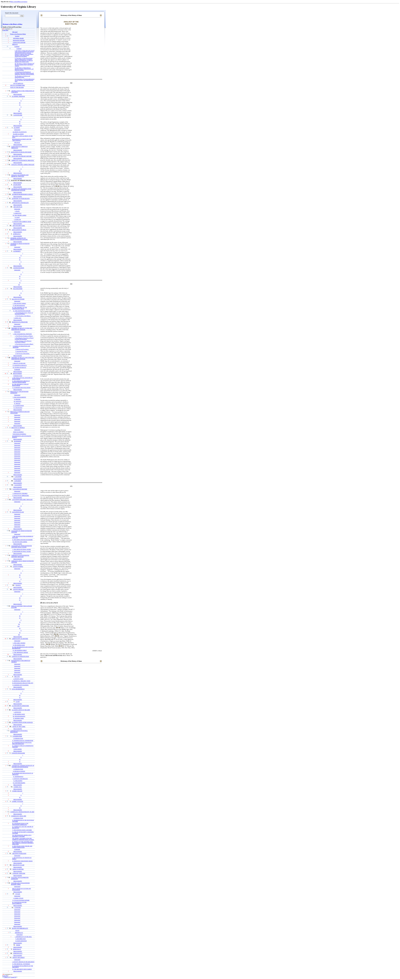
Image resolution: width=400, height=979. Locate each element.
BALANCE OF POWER (18, 299)
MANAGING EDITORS (19, 40)
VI (19, 109)
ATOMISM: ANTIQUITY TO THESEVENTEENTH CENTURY (19, 239)
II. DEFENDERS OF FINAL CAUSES (21, 551)
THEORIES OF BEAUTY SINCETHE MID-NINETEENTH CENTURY (22, 358)
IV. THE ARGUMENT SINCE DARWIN (22, 969)
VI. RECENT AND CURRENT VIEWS (21, 221)
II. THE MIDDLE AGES (19, 645)
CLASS (18, 701)
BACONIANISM (17, 288)
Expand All (13, 977)
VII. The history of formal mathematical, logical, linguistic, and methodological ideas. (24, 80)
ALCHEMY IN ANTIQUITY (20, 132)
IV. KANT (17, 217)
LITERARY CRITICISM (18, 873)
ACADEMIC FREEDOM (18, 96)
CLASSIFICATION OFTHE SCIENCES (22, 722)
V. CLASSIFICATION (18, 405)
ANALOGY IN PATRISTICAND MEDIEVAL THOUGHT (20, 175)
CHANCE (18, 585)
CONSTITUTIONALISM (18, 753)
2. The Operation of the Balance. (23, 315)
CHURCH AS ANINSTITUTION (20, 656)
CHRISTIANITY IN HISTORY (20, 638)
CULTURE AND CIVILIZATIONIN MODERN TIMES (20, 883)
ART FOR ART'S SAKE (18, 225)
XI (19, 632)
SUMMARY (17, 369)
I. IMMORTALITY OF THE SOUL (23, 936)
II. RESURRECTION (21, 938)
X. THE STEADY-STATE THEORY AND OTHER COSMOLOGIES (22, 847)
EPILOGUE (17, 142)
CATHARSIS (17, 481)
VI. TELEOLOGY (17, 407)
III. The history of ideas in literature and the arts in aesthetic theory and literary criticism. (24, 64)
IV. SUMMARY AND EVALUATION (21, 387)
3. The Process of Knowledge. (22, 353)
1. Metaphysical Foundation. (22, 349)
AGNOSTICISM (17, 115)
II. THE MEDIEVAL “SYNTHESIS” (21, 964)
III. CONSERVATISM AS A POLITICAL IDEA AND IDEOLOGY (22, 743)
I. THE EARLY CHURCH (19, 643)
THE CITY (17, 676)
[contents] (16, 46)
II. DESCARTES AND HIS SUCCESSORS (22, 539)
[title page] (15, 32)
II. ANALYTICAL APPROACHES (20, 495)
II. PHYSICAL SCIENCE (19, 771)
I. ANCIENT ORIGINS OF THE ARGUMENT (23, 961)
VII (19, 111)
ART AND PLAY (17, 207)
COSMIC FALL (18, 787)
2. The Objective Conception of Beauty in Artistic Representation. (24, 338)
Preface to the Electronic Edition (18, 34)
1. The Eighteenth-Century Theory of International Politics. (24, 313)
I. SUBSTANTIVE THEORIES (20, 493)
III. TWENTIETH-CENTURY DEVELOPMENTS (19, 903)
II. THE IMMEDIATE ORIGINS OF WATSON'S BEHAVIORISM (21, 381)
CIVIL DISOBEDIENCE (18, 689)
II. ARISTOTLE (17, 213)
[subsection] (17, 129)
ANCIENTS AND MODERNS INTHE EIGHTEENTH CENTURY (21, 189)
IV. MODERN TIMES (18, 718)
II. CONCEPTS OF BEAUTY (20, 365)
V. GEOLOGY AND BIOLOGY (20, 778)
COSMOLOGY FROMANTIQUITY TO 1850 (22, 812)
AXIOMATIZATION (18, 268)
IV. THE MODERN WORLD (20, 650)
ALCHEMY (17, 127)
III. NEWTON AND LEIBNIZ (20, 541)
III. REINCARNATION (21, 941)
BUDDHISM (17, 441)
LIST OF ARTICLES (18, 83)
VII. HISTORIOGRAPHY (19, 782)
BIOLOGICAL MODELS (18, 427)
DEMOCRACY (17, 949)
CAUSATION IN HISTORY (19, 489)
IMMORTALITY (19, 932)
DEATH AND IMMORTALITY (20, 928)
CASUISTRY (17, 476)
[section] (17, 36)
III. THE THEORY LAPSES (19, 215)
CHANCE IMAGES (18, 589)
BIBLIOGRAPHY (17, 94)
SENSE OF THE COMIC (18, 726)
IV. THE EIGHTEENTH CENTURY (22, 310)
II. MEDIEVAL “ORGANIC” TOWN (21, 681)
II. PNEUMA (17, 399)
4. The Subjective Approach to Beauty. (24, 344)
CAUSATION (18, 485)
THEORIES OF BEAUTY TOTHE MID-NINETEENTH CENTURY (21, 329)
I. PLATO (17, 211)
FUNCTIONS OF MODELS (19, 434)
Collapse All (7, 977)
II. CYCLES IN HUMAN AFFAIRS (20, 900)
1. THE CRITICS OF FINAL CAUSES (21, 549)
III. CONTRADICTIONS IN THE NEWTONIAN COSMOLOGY (20, 824)
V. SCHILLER (17, 219)
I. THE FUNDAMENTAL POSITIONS (22, 334)
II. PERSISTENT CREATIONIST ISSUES (22, 861)
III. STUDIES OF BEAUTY (19, 367)
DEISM (18, 945)
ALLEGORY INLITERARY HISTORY (22, 156)
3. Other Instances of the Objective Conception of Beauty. (23, 341)
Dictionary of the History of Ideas (12, 24)
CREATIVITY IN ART (18, 865)
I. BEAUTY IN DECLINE (19, 363)
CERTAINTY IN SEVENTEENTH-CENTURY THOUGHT (20, 556)
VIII (18, 626)
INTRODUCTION (17, 375)
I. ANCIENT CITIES (18, 678)
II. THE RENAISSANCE (19, 305)
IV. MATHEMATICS (18, 776)
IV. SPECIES (17, 403)
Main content (14, 1)
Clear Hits (5, 30)
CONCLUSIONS (18, 749)
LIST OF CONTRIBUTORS (17, 85)
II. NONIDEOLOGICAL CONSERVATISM (22, 740)
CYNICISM (17, 907)
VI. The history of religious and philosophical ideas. (22, 76)
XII (19, 634)
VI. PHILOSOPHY (17, 780)
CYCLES (17, 894)
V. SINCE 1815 (17, 318)
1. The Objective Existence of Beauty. (24, 336)
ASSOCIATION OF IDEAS (19, 230)
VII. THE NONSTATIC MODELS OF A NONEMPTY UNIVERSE (21, 836)
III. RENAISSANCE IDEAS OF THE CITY (22, 683)
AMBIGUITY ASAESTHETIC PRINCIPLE (22, 160)
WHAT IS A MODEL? (18, 432)
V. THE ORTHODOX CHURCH (20, 652)
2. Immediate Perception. (21, 351)
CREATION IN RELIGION (19, 853)
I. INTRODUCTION (18, 738)
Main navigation (22, 1)
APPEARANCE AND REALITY (20, 202)
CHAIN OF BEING (18, 566)
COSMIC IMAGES (17, 791)
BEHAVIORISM (17, 373)
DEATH (17, 930)
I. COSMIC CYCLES (18, 898)
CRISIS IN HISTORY (18, 869)
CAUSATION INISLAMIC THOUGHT (22, 499)
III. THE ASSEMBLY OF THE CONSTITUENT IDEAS (19, 308)
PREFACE (15, 44)
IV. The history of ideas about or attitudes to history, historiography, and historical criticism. (24, 69)
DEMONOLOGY (17, 953)
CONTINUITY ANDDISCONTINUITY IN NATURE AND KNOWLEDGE (23, 766)
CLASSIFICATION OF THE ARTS (21, 710)
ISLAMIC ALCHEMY (18, 134)
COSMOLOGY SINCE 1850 (18, 816)
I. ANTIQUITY (17, 712)
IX (19, 628)
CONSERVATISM (17, 736)
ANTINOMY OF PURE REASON (21, 198)
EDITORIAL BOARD (18, 38)
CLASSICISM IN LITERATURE (20, 706)
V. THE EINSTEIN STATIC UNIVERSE (22, 830)
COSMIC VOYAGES (17, 801)
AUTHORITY (17, 251)
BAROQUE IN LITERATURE (20, 322)
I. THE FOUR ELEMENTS (19, 397)
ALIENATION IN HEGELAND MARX (21, 152)
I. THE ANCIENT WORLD (19, 303)
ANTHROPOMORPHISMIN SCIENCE (22, 194)
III (19, 102)
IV (19, 104)
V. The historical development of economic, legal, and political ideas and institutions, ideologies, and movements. (24, 73)
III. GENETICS (17, 401)
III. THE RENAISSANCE (19, 716)
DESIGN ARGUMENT (18, 957)
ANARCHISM (17, 184)
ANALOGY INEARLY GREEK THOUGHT (22, 164)
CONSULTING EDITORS (19, 42)
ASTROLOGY (17, 234)
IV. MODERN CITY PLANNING (20, 685)
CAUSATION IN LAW (18, 512)
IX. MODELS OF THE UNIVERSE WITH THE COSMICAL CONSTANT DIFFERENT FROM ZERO (23, 843)
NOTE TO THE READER (17, 87)
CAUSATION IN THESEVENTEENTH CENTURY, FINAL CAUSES (21, 546)
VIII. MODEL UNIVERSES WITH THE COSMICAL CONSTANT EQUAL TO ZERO (23, 839)
